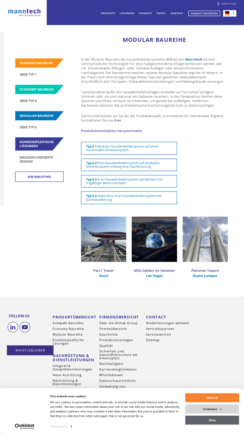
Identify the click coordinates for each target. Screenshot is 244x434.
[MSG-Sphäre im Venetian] (154, 239)
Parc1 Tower (103, 270)
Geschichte (108, 334)
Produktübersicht (74, 317)
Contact (156, 317)
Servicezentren (158, 334)
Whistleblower (111, 375)
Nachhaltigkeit (111, 364)
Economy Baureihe (37, 89)
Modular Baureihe (37, 115)
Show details (58, 426)
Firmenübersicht (119, 317)
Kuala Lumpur (205, 275)
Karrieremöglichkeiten (118, 369)
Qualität (106, 346)
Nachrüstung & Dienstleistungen (73, 357)
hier (117, 120)
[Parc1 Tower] (103, 239)
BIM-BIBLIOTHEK (39, 177)
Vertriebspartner (160, 329)
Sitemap (153, 340)
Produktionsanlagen (116, 340)
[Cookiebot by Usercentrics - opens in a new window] (24, 426)
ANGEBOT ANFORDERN (204, 13)
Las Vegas (154, 275)
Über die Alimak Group (118, 323)
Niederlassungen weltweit (167, 323)
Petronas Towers (205, 270)
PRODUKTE (108, 13)
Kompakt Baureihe (36, 63)
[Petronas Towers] (205, 239)
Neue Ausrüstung (67, 375)
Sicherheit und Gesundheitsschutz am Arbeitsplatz (118, 354)
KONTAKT (177, 13)
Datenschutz (228, 3)
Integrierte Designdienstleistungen (72, 367)
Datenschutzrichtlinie (117, 381)
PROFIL (161, 13)
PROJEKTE (145, 13)
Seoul (103, 275)
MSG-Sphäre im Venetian (154, 270)
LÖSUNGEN (127, 13)
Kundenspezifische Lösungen (37, 144)
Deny (212, 420)
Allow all (212, 397)
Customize (210, 409)
